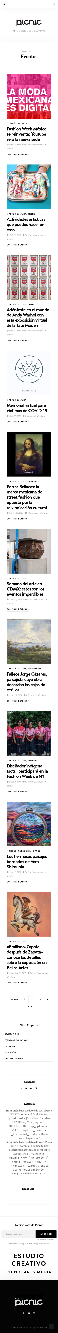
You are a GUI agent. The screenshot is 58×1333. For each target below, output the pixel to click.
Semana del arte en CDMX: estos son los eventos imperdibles (25, 588)
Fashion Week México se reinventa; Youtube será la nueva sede (26, 134)
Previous (15, 999)
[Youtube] (31, 1088)
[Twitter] (26, 1088)
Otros (36, 851)
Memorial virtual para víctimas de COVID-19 (27, 408)
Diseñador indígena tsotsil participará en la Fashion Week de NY (27, 771)
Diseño (13, 123)
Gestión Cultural (14, 1058)
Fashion (22, 123)
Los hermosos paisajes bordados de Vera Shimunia (27, 861)
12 (23, 1006)
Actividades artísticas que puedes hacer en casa (26, 224)
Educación (10, 1052)
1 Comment (30, 416)
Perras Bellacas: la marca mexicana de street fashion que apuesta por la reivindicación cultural (27, 497)
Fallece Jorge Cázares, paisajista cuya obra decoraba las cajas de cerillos (27, 682)
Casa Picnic (11, 1046)
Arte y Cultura (17, 214)
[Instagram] (36, 1088)
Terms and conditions (16, 1040)
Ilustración (34, 668)
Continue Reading (17, 154)
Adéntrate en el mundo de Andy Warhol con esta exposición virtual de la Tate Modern (28, 317)
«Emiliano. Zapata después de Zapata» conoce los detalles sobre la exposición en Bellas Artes (27, 957)
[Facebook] (21, 1088)
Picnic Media (22, 1327)
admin (42, 416)
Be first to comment (33, 144)
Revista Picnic (12, 1034)
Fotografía (25, 851)
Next (31, 1006)
